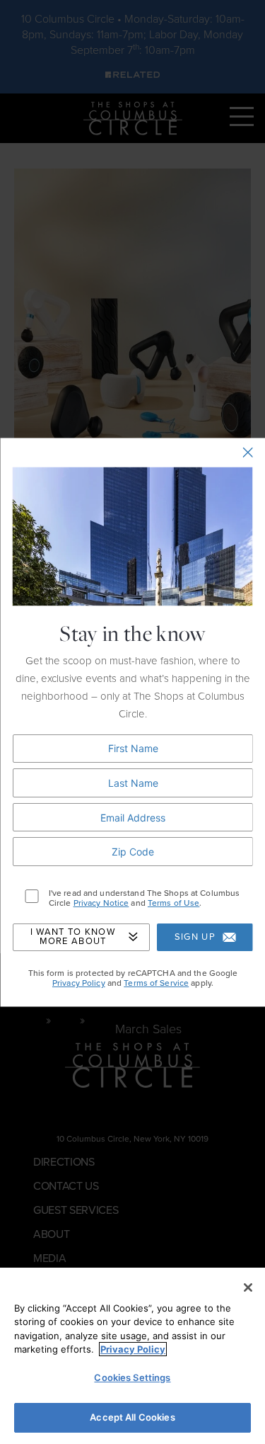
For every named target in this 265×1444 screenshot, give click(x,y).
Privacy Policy (78, 983)
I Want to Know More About (72, 937)
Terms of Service (156, 983)
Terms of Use (173, 903)
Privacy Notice (101, 903)
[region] (132, 1356)
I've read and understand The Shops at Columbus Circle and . (144, 898)
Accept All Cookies (132, 1417)
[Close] (248, 1287)
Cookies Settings (132, 1377)
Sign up (194, 937)
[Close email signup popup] (248, 453)
